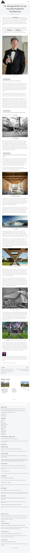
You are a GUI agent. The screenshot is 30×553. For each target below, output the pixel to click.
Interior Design (3, 422)
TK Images (8, 340)
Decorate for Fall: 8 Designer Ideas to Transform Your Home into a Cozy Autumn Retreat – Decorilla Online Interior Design (7, 370)
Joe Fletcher (16, 228)
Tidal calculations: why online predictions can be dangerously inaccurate (13, 465)
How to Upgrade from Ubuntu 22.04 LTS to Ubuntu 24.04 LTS (11, 490)
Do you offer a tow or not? (5, 471)
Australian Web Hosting (5, 531)
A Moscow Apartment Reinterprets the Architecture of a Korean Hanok (13, 408)
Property (2, 428)
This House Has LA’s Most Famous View (8, 412)
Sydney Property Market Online (8, 436)
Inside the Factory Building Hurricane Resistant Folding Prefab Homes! (13, 410)
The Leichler (24, 388)
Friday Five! (16, 114)
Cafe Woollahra (4, 453)
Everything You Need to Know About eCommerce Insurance (11, 448)
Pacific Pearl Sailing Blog (5, 523)
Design (2, 421)
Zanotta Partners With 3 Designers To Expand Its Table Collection (22, 369)
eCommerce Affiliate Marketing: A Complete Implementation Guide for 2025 (14, 515)
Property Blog (20, 4)
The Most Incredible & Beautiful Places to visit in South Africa (11, 504)
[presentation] (5, 384)
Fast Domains (4, 488)
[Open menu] (28, 2)
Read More (3, 521)
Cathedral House (4, 415)
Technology (3, 432)
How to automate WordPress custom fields (8, 541)
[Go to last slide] (2, 390)
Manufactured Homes (5, 424)
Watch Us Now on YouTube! (5, 482)
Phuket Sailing (4, 463)
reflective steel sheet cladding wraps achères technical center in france (5, 390)
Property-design (3, 431)
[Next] (28, 390)
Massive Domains (4, 446)
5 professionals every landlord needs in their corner (10, 438)
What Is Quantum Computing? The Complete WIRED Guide (11, 533)
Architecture (9, 4)
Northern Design (4, 427)
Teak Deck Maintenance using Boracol (7, 477)
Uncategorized (3, 434)
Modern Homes (14, 4)
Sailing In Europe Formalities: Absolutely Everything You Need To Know (13, 525)
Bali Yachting (4, 444)
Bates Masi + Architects (16, 196)
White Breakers (3, 414)
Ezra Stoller (16, 138)
